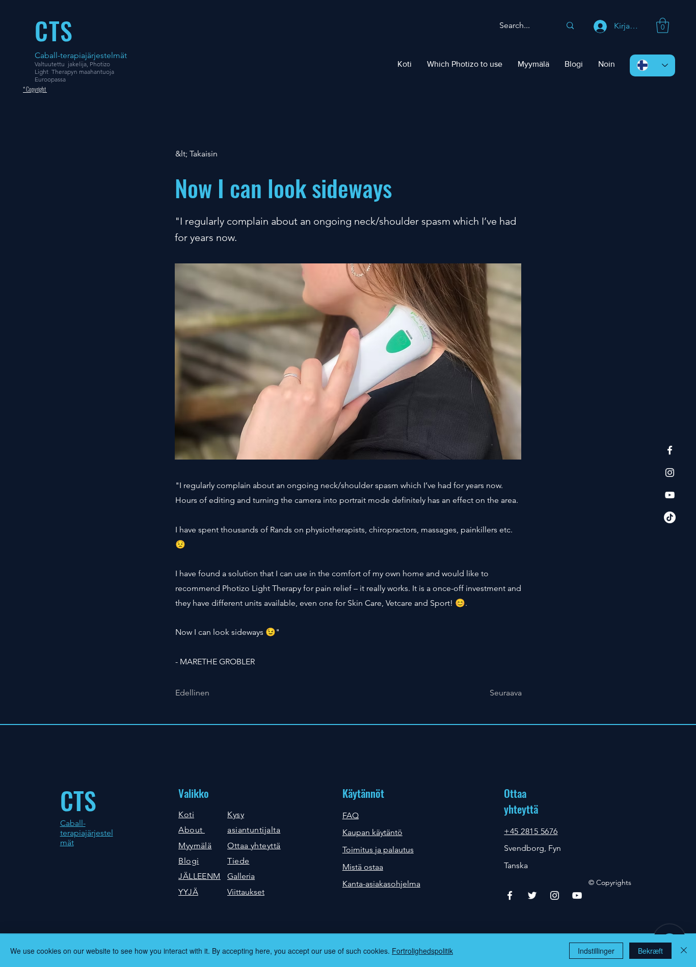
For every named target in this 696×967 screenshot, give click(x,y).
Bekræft (650, 951)
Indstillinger (596, 951)
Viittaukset (245, 892)
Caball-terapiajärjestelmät (81, 55)
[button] (662, 25)
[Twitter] (532, 895)
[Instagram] (670, 472)
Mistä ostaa (362, 867)
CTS (78, 800)
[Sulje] (684, 951)
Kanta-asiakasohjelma (381, 884)
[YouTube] (670, 495)
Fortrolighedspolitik (422, 951)
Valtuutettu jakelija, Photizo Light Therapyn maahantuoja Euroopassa (74, 71)
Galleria (241, 876)
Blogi (188, 861)
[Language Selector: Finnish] (652, 65)
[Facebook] (670, 450)
